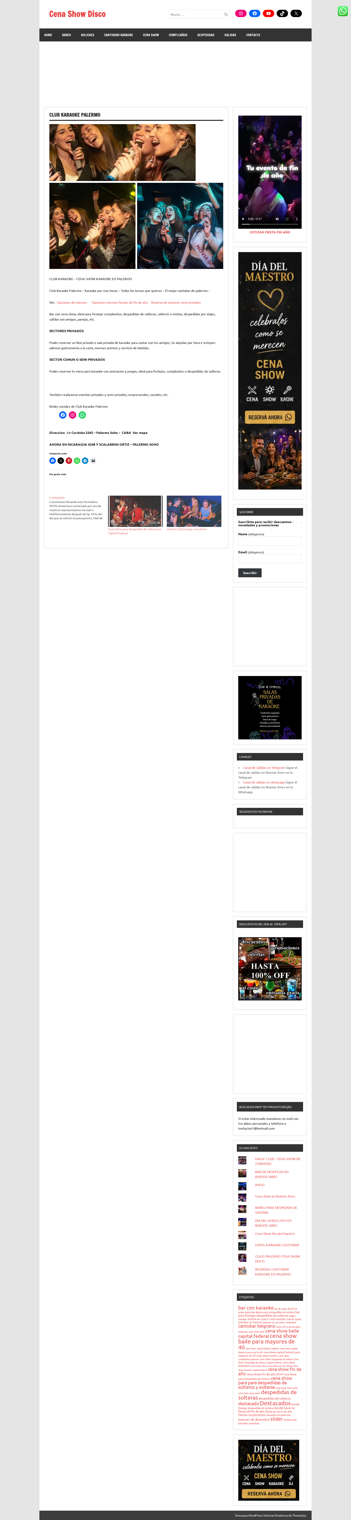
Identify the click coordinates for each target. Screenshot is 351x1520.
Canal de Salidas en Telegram (264, 767)
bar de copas (280, 1308)
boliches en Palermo (250, 1322)
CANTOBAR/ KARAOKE (118, 35)
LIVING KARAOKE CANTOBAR (277, 1245)
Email (251, 552)
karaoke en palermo (279, 1415)
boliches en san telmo (274, 1322)
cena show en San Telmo (280, 1365)
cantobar (291, 1322)
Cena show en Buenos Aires (275, 1196)
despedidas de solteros (275, 1398)
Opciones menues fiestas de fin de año (120, 302)
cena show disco (259, 1365)
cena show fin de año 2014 (265, 1374)
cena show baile (257, 1331)
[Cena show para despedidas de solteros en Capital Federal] (135, 511)
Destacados (275, 1403)
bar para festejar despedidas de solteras (269, 1313)
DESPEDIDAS (205, 35)
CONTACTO (253, 35)
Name (251, 534)
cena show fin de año (269, 1371)
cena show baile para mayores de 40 (267, 1341)
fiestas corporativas (252, 1415)
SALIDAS (230, 35)
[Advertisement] (175, 71)
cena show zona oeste (249, 1393)
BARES (66, 35)
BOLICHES (87, 35)
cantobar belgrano (256, 1325)
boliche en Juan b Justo (262, 1319)
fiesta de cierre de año (278, 1411)
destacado (248, 1403)
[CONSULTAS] (78, 508)
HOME (48, 35)
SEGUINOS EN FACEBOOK (255, 811)
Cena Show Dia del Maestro (275, 1233)
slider (276, 1419)
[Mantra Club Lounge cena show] (194, 511)
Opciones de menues (72, 302)
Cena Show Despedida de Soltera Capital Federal (268, 1360)
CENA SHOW (151, 35)
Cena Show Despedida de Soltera (276, 1359)
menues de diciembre (254, 1419)
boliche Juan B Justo (289, 1319)
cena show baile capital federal (268, 1333)
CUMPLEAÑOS (178, 35)
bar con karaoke (256, 1308)
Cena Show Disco (77, 14)
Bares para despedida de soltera (275, 1312)
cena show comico (267, 1355)
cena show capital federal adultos (262, 1348)
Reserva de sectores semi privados (176, 302)
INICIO (259, 1185)
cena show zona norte (287, 1387)
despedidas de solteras (267, 1395)
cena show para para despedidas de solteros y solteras (265, 1382)
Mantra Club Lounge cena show (187, 529)
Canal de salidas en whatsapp (264, 782)
